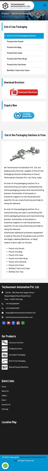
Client (4, 400)
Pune (24, 451)
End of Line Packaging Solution (21, 36)
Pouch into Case (14, 53)
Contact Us (6, 405)
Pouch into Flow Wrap (17, 59)
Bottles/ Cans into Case (18, 70)
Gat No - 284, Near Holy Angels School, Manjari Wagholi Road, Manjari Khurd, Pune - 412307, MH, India (18, 296)
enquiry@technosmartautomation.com (21, 313)
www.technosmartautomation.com (19, 317)
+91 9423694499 (12, 308)
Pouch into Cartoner (16, 64)
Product (5, 14)
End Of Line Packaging (21, 14)
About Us (5, 391)
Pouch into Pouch (15, 41)
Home (4, 387)
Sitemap (5, 409)
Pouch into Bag (14, 47)
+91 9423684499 (12, 304)
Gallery (4, 396)
